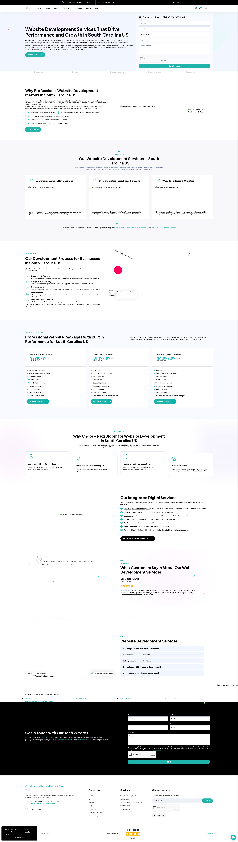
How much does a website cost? (136, 655)
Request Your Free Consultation (135, 538)
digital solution (47, 737)
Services (47, 8)
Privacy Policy (157, 750)
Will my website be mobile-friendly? (138, 661)
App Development (131, 523)
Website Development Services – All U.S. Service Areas (44, 786)
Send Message (174, 66)
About (91, 799)
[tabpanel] (55, 198)
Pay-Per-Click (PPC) (131, 530)
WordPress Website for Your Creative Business (130, 228)
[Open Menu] (205, 8)
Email (171, 715)
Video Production (130, 526)
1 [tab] (109, 223)
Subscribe (207, 800)
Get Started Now (35, 401)
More (96, 8)
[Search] (212, 8)
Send (169, 762)
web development (64, 739)
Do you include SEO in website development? (142, 667)
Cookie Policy (93, 816)
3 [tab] (117, 223)
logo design (53, 739)
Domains (67, 8)
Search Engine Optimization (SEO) (137, 509)
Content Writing (130, 512)
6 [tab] (128, 223)
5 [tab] (124, 223)
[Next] (213, 589)
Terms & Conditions (95, 812)
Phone (171, 724)
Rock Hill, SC (172, 698)
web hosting (82, 739)
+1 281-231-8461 (35, 809)
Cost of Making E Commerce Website (164, 228)
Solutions (78, 8)
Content (130, 733)
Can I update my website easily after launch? (141, 673)
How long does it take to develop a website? (141, 649)
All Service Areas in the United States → (39, 701)
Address (130, 724)
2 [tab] (113, 223)
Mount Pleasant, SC (79, 698)
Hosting (57, 8)
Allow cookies (19, 837)
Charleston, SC (30, 698)
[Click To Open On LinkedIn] (177, 2)
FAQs (91, 806)
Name (129, 715)
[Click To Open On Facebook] (173, 2)
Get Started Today (35, 55)
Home (39, 8)
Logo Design (128, 516)
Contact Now (33, 129)
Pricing (88, 8)
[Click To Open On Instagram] (175, 2)
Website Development (128, 796)
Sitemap (210, 834)
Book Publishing (130, 519)
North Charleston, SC (127, 698)
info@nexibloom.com (107, 2)
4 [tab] (120, 223)
